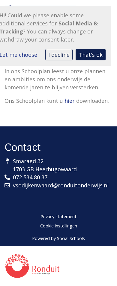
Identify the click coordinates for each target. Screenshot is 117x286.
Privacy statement (58, 216)
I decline (59, 54)
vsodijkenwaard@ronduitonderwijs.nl (61, 185)
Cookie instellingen (58, 226)
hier (69, 100)
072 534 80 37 (30, 177)
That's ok (91, 54)
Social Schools (71, 238)
